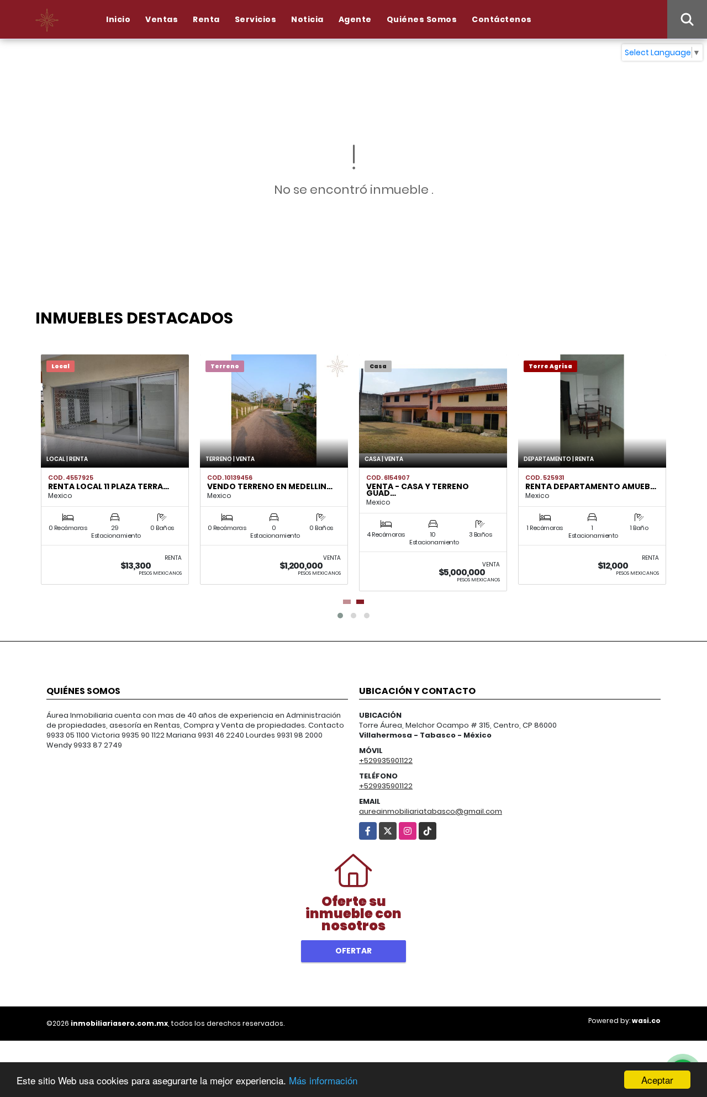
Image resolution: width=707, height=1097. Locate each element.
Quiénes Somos (422, 19)
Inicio (118, 19)
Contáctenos (502, 19)
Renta (206, 19)
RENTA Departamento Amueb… (590, 486)
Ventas (161, 19)
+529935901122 (386, 760)
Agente (355, 19)
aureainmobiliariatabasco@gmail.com (430, 811)
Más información (323, 1080)
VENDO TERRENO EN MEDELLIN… (270, 486)
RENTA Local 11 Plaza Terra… (108, 486)
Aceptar (657, 1080)
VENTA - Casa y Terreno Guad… (417, 489)
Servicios (256, 19)
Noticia (307, 19)
